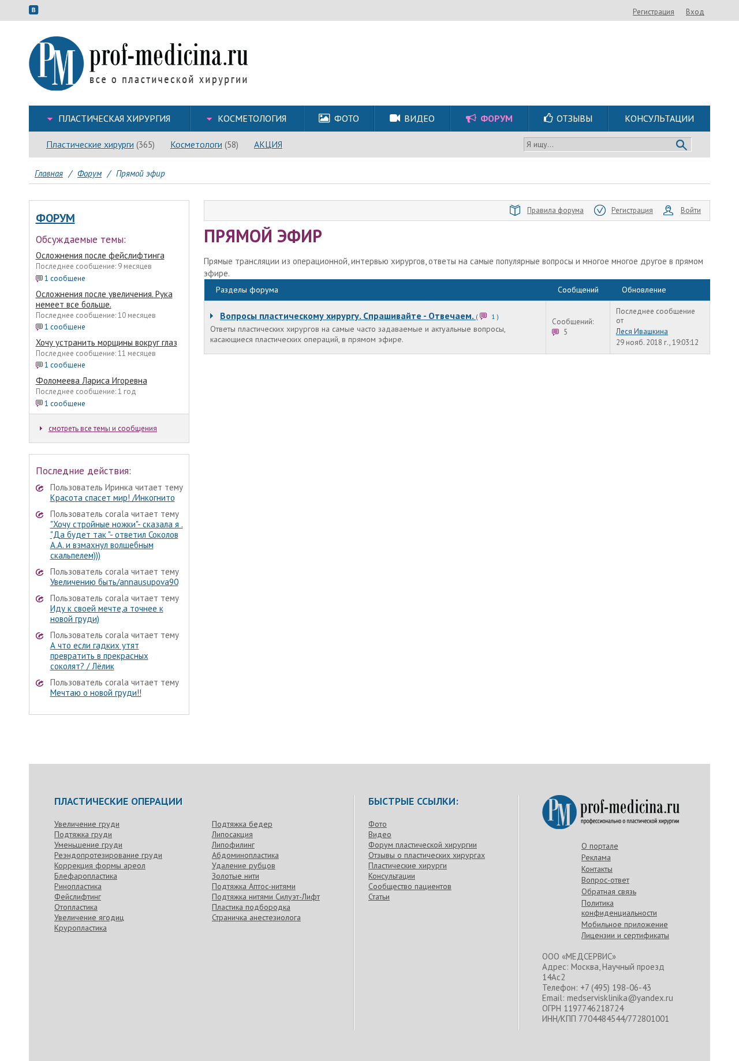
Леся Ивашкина (642, 331)
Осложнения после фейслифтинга (100, 255)
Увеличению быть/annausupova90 (114, 581)
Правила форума (555, 210)
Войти (691, 210)
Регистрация (653, 12)
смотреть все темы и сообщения (102, 428)
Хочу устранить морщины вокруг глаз (106, 342)
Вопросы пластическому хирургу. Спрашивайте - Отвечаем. (348, 315)
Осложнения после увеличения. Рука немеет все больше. (104, 299)
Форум (55, 218)
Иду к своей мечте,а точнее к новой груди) (106, 613)
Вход (695, 12)
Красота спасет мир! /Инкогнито (112, 497)
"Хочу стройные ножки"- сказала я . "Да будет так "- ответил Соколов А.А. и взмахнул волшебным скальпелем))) (116, 540)
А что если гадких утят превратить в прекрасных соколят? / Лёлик (99, 656)
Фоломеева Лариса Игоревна (91, 380)
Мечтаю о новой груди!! (95, 692)
